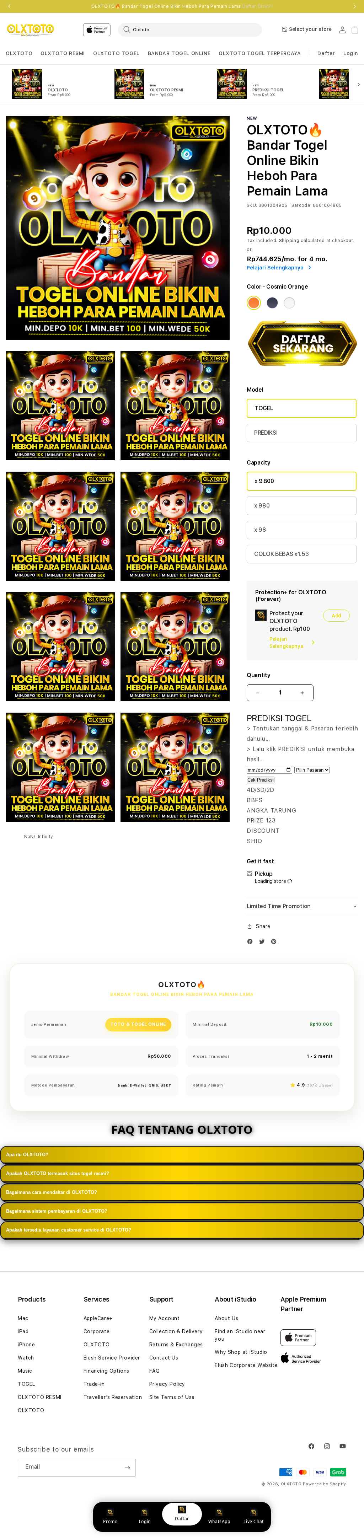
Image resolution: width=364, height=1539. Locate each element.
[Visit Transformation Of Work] (302, 369)
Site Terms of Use (172, 1397)
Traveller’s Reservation (113, 1397)
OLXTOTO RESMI (63, 53)
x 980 (261, 505)
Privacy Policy (167, 1384)
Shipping (289, 240)
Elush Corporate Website (246, 1365)
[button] (19, 53)
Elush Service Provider (112, 1358)
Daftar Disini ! (257, 6)
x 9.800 (264, 481)
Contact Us (163, 1358)
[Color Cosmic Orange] (254, 303)
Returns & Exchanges (176, 1344)
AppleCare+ (98, 1318)
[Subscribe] (127, 1467)
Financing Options (106, 1371)
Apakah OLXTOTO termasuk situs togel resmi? (57, 1173)
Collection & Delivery (176, 1331)
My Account (164, 1318)
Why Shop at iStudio (241, 1352)
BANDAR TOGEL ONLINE (179, 53)
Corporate (96, 1331)
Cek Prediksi (260, 780)
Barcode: (301, 205)
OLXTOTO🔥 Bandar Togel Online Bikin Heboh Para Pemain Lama (182, 6)
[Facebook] (252, 943)
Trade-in (94, 1384)
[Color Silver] (289, 303)
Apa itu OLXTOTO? (27, 1154)
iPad (23, 1331)
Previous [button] (9, 6)
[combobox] (190, 29)
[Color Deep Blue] (272, 303)
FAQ (154, 1371)
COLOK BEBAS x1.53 (281, 554)
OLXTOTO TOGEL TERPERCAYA (260, 53)
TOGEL (264, 408)
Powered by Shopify (324, 1484)
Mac (23, 1318)
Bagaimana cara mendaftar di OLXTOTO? (51, 1192)
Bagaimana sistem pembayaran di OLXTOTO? (56, 1211)
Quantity (258, 675)
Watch (26, 1358)
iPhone (26, 1344)
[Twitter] (264, 943)
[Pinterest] (275, 943)
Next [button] (354, 6)
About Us (226, 1318)
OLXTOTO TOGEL (116, 53)
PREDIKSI (265, 432)
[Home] (30, 29)
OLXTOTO (19, 53)
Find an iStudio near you (240, 1335)
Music (25, 1371)
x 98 (260, 529)
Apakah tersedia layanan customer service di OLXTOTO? (68, 1230)
